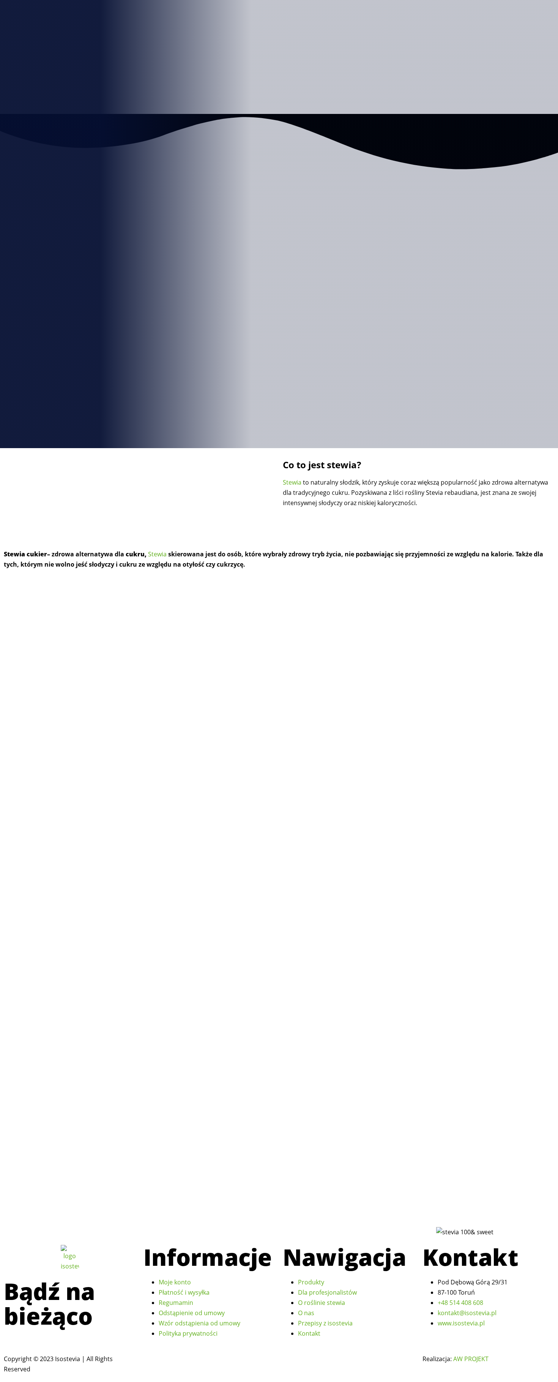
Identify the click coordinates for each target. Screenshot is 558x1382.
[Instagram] (14, 1340)
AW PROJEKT (471, 1359)
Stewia (292, 482)
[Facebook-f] (7, 1340)
